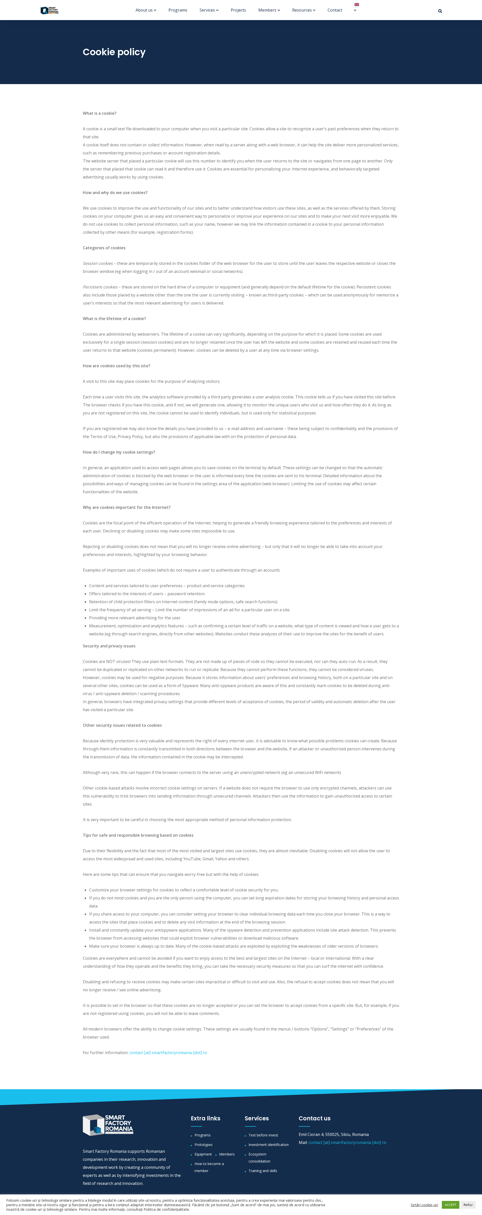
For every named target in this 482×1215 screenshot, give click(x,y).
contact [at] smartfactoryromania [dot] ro (168, 1052)
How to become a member (209, 1167)
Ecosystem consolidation (259, 1158)
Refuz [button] (468, 1204)
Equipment (203, 1154)
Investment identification (269, 1144)
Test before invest (263, 1135)
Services (207, 10)
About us (144, 10)
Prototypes (204, 1144)
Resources (302, 10)
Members (267, 10)
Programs (177, 10)
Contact (335, 10)
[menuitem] (355, 4)
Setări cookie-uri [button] (424, 1204)
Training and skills (263, 1170)
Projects (238, 10)
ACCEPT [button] (450, 1204)
